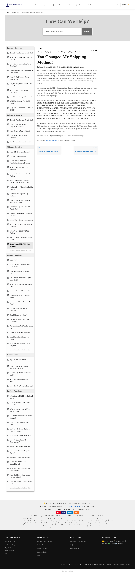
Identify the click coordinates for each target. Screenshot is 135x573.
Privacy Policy (42, 548)
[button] (126, 5)
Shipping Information (44, 541)
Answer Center (75, 548)
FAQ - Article (15, 12)
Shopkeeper (39, 516)
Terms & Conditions (112, 564)
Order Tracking (10, 545)
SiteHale (71, 571)
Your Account (9, 551)
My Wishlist (9, 548)
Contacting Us (10, 541)
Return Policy (41, 545)
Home (7, 12)
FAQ (6, 553)
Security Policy (42, 552)
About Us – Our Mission (78, 541)
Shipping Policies (51, 140)
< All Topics (42, 49)
